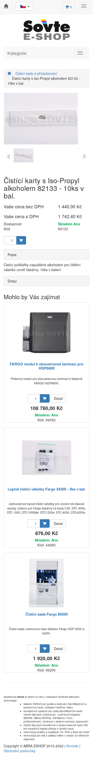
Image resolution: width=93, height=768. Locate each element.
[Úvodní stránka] (9, 73)
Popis (12, 254)
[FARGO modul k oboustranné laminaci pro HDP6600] (46, 333)
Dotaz (12, 280)
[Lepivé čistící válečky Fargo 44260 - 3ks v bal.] (46, 458)
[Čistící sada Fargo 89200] (46, 583)
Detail (58, 398)
